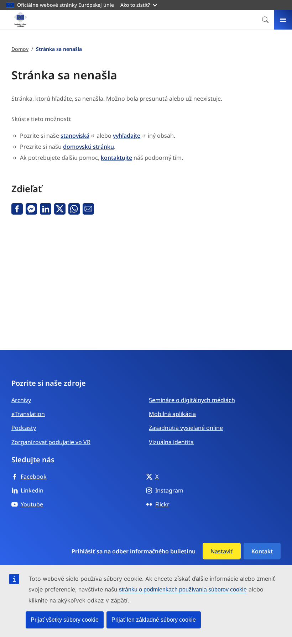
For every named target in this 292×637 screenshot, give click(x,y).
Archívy (21, 400)
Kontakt (262, 551)
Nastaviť (221, 551)
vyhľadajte (126, 135)
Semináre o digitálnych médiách (192, 400)
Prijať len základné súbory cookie (153, 620)
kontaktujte (116, 158)
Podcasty (23, 428)
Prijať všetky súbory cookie (65, 620)
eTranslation (28, 414)
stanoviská (75, 135)
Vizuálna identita (171, 442)
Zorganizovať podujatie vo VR (50, 442)
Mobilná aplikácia (172, 414)
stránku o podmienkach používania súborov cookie (183, 589)
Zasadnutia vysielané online (186, 428)
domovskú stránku (88, 147)
